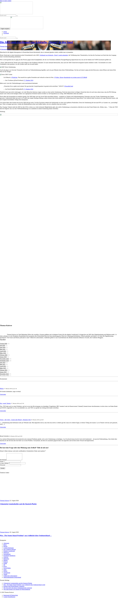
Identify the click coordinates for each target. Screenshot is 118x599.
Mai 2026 (2, 349)
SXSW (5, 571)
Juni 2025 (2, 362)
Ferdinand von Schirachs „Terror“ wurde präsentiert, (54, 55)
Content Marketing (8, 548)
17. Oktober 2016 (28, 80)
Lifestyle (5, 557)
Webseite (2, 465)
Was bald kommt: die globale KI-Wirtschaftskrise (16, 589)
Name (1, 461)
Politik (5, 563)
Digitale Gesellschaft (9, 551)
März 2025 (3, 368)
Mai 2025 (2, 364)
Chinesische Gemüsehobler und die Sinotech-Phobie (17, 583)
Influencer (6, 552)
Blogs (5, 544)
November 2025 (4, 358)
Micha (1, 388)
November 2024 (4, 376)
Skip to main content (5, 0)
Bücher (5, 546)
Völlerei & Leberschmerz (10, 576)
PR (4, 565)
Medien (9, 49)
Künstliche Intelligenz (9, 555)
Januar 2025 (3, 372)
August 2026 (3, 343)
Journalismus (7, 554)
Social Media (7, 568)
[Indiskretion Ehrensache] (16, 13)
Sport (4, 569)
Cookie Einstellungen (9, 597)
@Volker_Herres (58, 77)
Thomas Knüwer (4, 46)
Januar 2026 (3, 357)
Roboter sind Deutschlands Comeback (13, 586)
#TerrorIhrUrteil (68, 86)
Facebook (6, 33)
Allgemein (3, 49)
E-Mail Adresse (4, 463)
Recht (5, 566)
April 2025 (3, 366)
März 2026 (3, 353)
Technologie (6, 572)
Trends (5, 574)
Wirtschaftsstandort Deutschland (12, 577)
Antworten (3, 394)
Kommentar (3, 459)
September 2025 (4, 360)
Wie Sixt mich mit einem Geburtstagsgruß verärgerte (17, 588)
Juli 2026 (2, 345)
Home (5, 31)
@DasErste (14, 77)
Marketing (6, 558)
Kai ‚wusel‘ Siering (5, 403)
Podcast (5, 562)
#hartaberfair (67, 77)
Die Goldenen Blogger (9, 549)
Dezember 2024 (4, 374)
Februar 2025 (3, 370)
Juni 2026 (2, 347)
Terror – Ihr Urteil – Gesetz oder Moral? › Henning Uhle (15, 419)
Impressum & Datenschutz (10, 595)
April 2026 (3, 351)
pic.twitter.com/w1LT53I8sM (79, 77)
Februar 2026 (3, 355)
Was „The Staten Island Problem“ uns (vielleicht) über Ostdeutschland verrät (24, 584)
